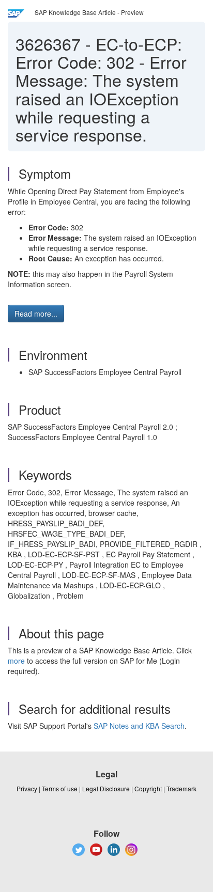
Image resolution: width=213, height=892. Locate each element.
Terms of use (60, 788)
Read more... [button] (35, 313)
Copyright (148, 788)
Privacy (27, 788)
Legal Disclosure (106, 788)
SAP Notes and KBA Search (139, 726)
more (16, 660)
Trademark (181, 788)
